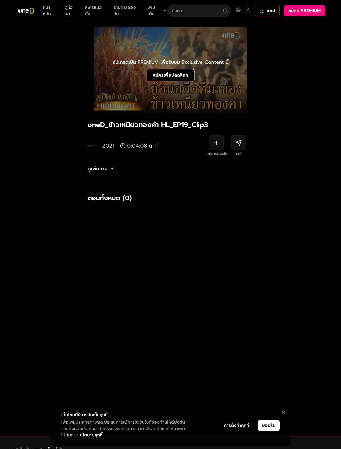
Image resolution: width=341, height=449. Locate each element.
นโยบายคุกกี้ (91, 435)
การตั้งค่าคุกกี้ (236, 425)
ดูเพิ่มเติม (97, 168)
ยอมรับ (268, 425)
